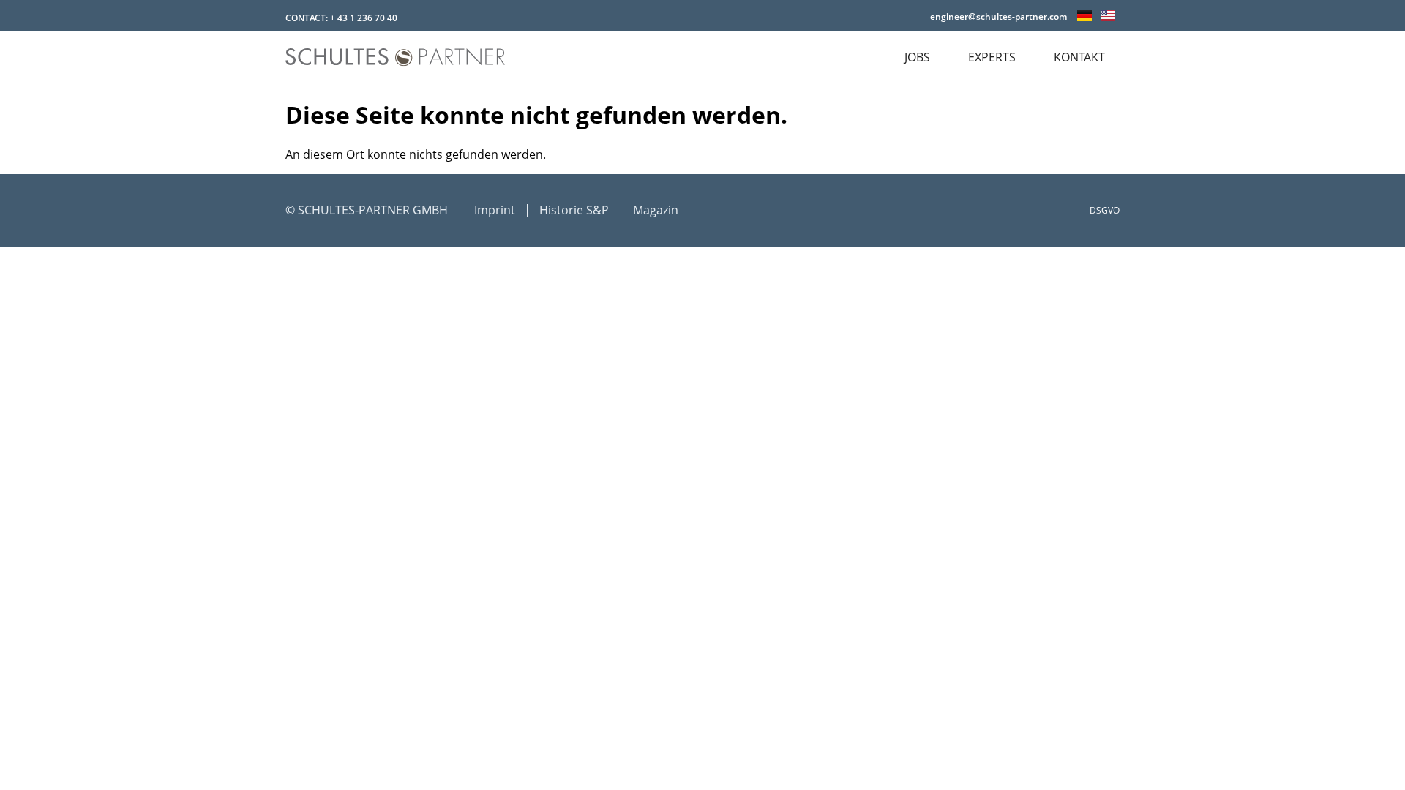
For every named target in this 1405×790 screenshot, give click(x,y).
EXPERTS (992, 57)
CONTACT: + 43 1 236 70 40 (341, 18)
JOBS (917, 57)
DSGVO (1105, 210)
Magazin (655, 210)
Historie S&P (574, 210)
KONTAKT (1079, 57)
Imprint (494, 210)
